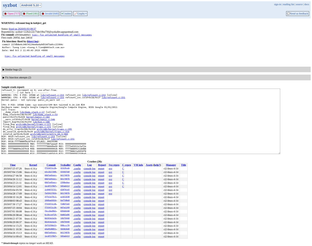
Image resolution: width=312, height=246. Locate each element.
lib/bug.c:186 (41, 122)
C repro (126, 165)
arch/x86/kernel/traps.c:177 (33, 124)
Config (77, 165)
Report (102, 165)
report (101, 168)
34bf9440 (65, 218)
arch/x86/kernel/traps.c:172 (33, 127)
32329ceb (65, 168)
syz (110, 168)
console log (89, 168)
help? (157, 165)
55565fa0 (65, 172)
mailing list (288, 4)
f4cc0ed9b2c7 (51, 211)
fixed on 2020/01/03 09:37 (22, 28)
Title (183, 165)
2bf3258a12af (51, 225)
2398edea (65, 182)
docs (306, 4)
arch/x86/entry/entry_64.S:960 (49, 134)
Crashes (66, 13)
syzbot (10, 5)
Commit (51, 165)
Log (89, 165)
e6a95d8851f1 (51, 229)
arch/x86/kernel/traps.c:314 (51, 131)
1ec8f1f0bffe (51, 186)
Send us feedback (297, 13)
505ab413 (65, 186)
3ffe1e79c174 (51, 197)
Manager (171, 165)
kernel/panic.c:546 (43, 119)
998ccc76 (65, 225)
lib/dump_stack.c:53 (45, 114)
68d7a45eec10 (51, 175)
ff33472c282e (51, 168)
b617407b (65, 175)
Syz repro (114, 165)
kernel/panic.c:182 (38, 117)
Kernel (33, 165)
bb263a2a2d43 (51, 218)
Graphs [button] (79, 13)
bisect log (33, 41)
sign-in (277, 4)
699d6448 (65, 211)
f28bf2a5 (65, 204)
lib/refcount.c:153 (52, 95)
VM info (138, 165)
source (299, 4)
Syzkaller (65, 165)
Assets (149, 165)
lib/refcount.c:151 (113, 97)
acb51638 (65, 197)
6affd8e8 (65, 200)
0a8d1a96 (65, 215)
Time (13, 165)
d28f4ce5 (65, 190)
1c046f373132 (51, 190)
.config (77, 168)
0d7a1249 (65, 207)
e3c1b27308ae (51, 172)
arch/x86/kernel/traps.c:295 (54, 129)
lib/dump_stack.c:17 (32, 112)
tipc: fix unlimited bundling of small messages (62, 35)
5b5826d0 (65, 229)
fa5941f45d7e (51, 193)
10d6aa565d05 (51, 200)
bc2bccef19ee (51, 215)
